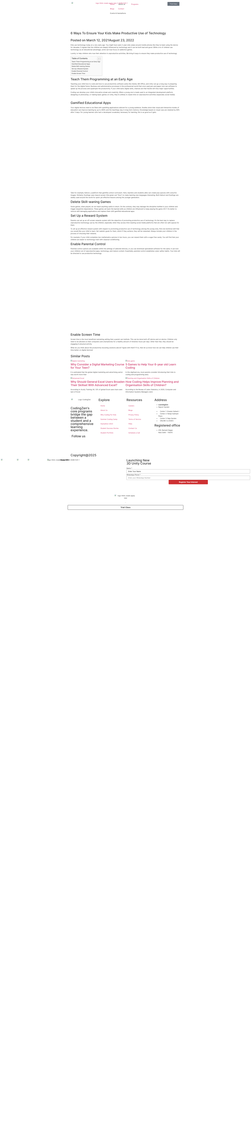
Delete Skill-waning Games (81, 66)
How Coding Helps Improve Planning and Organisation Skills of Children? (152, 383)
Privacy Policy (133, 415)
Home (112, 4)
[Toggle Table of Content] (98, 58)
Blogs (112, 9)
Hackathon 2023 (106, 424)
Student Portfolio (106, 433)
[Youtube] (74, 447)
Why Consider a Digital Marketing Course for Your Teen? (97, 366)
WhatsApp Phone (133, 474)
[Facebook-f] (74, 442)
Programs (134, 4)
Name (129, 468)
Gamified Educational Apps (81, 64)
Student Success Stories (109, 428)
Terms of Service (134, 419)
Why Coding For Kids (108, 415)
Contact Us (132, 428)
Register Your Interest (188, 482)
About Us (103, 410)
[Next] (71, 28)
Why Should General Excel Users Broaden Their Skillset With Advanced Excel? (98, 383)
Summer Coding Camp (108, 419)
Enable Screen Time (78, 73)
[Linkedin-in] (84, 442)
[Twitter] (90, 442)
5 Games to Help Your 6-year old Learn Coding (151, 366)
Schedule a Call (134, 433)
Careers (131, 406)
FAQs (130, 424)
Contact (121, 9)
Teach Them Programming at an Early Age (86, 61)
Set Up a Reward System (80, 69)
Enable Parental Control (80, 71)
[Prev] (71, 26)
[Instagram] (79, 442)
